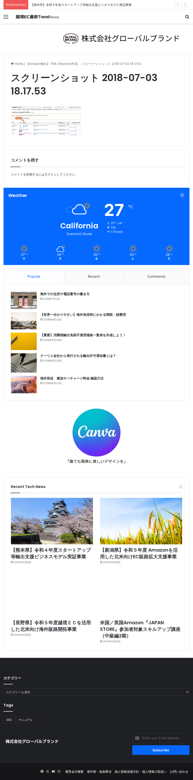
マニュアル (25, 720)
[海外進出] (37, 16)
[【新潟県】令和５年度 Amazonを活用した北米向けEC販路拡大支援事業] (141, 521)
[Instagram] (59, 771)
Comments (156, 276)
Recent (94, 276)
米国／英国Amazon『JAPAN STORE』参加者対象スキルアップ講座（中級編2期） (140, 629)
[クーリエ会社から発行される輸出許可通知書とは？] (24, 363)
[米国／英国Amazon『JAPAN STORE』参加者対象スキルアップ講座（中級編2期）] (141, 594)
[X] (47, 771)
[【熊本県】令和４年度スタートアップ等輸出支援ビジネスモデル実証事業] (52, 521)
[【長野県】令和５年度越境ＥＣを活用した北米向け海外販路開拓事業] (52, 594)
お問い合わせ (179, 771)
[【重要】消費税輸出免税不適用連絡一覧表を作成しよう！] (24, 341)
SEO (9, 720)
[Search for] (187, 18)
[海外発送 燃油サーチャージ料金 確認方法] (24, 384)
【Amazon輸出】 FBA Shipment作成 (53, 64)
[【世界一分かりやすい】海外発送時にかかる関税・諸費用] (24, 320)
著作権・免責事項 (99, 771)
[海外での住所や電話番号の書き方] (24, 300)
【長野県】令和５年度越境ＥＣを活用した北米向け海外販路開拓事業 (51, 625)
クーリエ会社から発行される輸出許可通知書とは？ (78, 355)
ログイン (50, 174)
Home (18, 64)
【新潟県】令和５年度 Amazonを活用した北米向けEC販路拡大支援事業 (139, 553)
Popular (34, 276)
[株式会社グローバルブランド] (96, 38)
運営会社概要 (74, 771)
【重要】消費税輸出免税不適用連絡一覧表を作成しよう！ (83, 335)
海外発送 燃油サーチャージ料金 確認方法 (72, 378)
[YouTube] (53, 771)
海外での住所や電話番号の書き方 (65, 294)
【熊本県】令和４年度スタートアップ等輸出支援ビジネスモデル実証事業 (51, 553)
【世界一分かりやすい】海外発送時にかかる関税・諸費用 (83, 314)
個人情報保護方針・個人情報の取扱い (141, 771)
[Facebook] (42, 771)
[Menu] (6, 18)
